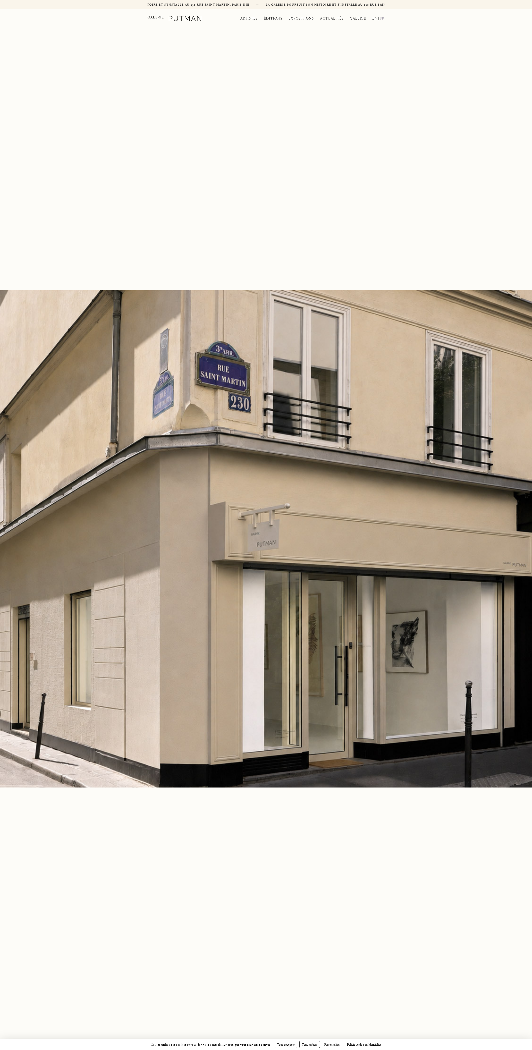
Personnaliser (332, 1044)
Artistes (248, 18)
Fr (382, 18)
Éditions (273, 18)
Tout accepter (286, 1044)
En (375, 18)
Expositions (301, 18)
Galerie (358, 18)
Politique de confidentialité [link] (364, 1044)
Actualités (332, 18)
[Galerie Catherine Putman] (180, 18)
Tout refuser (310, 1044)
